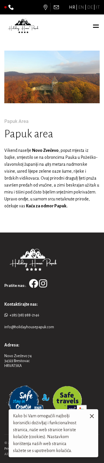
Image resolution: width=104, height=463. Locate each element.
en (81, 7)
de (90, 7)
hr (72, 7)
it (98, 7)
